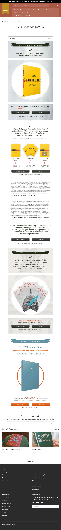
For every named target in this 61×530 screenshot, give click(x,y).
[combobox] (31, 5)
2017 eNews (8, 21)
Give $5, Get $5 (6, 506)
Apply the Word (36, 449)
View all (57, 429)
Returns (4, 475)
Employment (35, 484)
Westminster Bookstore (38, 472)
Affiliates (4, 500)
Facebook (5, 509)
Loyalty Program (6, 503)
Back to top (30, 461)
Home (3, 21)
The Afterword (6, 497)
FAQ (3, 478)
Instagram (5, 515)
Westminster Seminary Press (39, 475)
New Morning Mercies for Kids (11, 449)
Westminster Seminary (38, 478)
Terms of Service (36, 486)
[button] (57, 5)
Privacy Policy (35, 489)
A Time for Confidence (17, 21)
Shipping (4, 472)
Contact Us (5, 481)
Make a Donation (36, 481)
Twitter (4, 512)
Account (4, 484)
